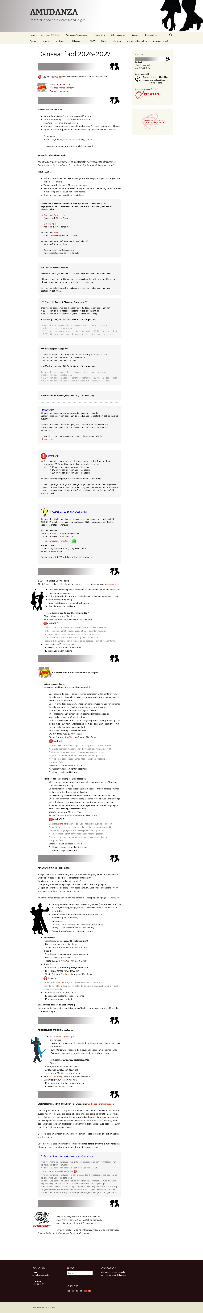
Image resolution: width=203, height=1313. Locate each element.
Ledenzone (116, 41)
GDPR (92, 41)
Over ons (33, 41)
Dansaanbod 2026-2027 (50, 35)
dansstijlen (113, 584)
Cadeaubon (61, 41)
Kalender (135, 35)
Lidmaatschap (78, 41)
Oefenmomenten (118, 35)
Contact (46, 41)
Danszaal (48, 215)
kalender (57, 76)
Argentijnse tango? (65, 1036)
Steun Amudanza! (160, 41)
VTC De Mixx (50, 224)
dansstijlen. (113, 897)
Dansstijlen (100, 35)
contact (53, 165)
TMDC (56, 233)
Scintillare (60, 215)
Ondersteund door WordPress (42, 1307)
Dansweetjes (151, 35)
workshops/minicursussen (100, 1103)
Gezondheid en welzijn (137, 41)
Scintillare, (64, 619)
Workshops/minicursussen (77, 35)
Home (32, 35)
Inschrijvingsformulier (57, 541)
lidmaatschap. (48, 439)
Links (103, 41)
